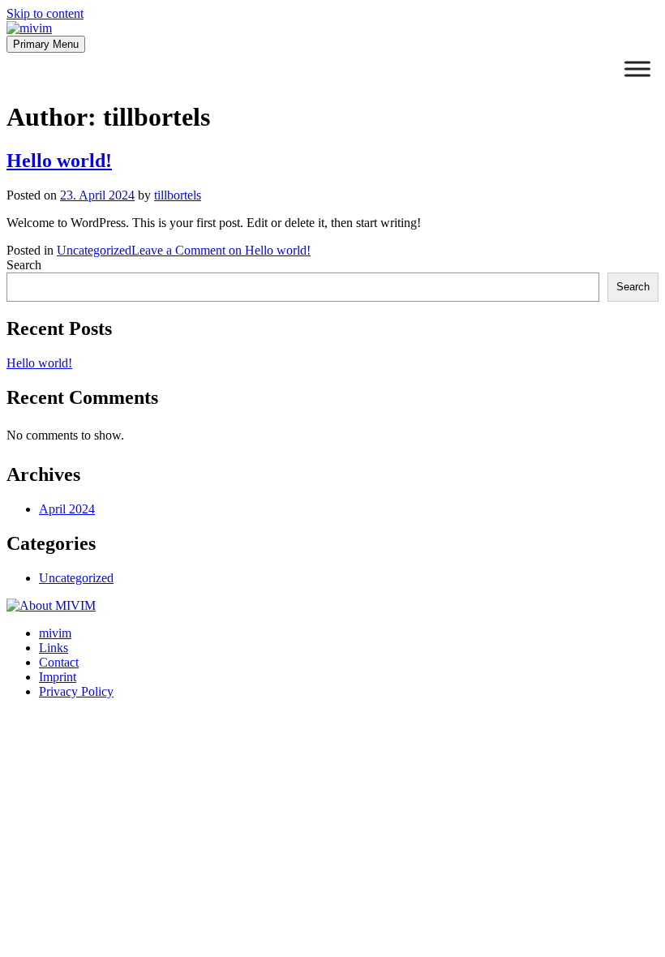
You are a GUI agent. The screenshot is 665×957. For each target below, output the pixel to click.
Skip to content (45, 13)
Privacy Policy (76, 691)
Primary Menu (46, 44)
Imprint (57, 677)
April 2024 (67, 509)
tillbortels (177, 195)
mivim (55, 633)
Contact (59, 662)
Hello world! (59, 160)
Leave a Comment (221, 250)
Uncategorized (94, 250)
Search (23, 265)
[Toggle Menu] (637, 68)
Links (53, 647)
